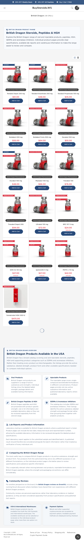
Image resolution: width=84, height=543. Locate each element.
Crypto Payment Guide (38, 535)
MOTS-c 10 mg (68, 270)
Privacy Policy (47, 532)
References (71, 532)
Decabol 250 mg (68, 137)
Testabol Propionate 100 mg (68, 94)
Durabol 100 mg (16, 181)
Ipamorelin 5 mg (42, 270)
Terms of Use (35, 532)
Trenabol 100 (68, 181)
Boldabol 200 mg (15, 137)
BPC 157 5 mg (68, 224)
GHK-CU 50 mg (16, 270)
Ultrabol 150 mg (42, 224)
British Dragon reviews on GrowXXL (52, 484)
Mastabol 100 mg (42, 181)
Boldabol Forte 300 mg (42, 137)
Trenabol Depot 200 (16, 224)
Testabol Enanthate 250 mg (42, 94)
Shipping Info (60, 532)
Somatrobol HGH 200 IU (15, 315)
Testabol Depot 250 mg (16, 94)
